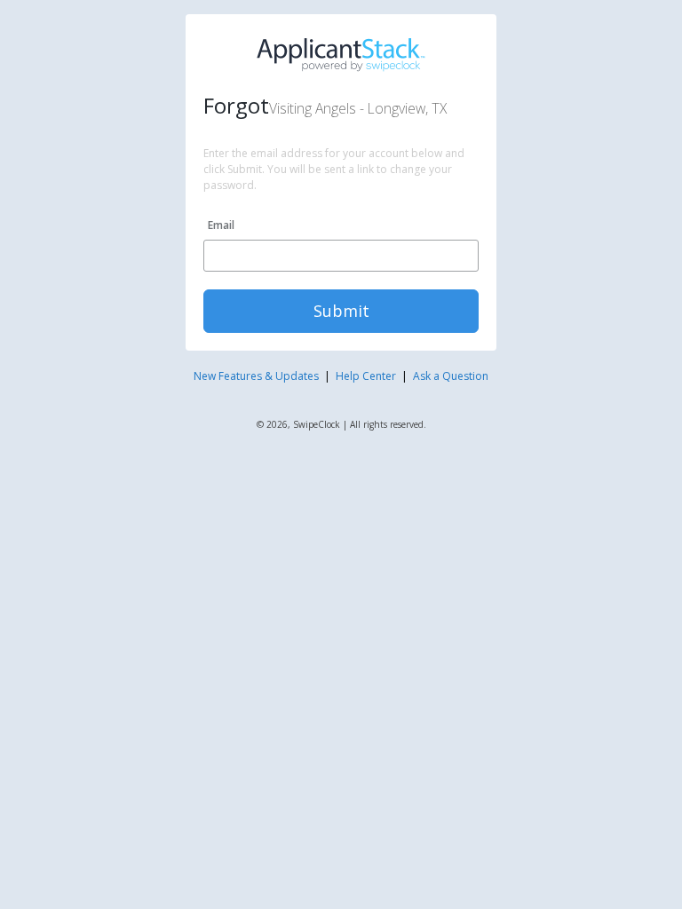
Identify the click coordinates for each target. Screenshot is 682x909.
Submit (341, 310)
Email (221, 225)
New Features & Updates (256, 375)
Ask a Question (450, 375)
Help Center (366, 375)
